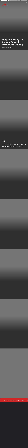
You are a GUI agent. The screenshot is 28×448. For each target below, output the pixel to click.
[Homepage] (14, 5)
